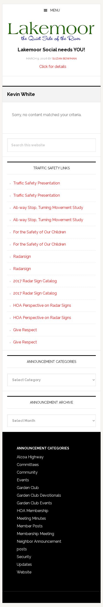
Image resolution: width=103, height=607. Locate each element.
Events (23, 480)
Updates (24, 564)
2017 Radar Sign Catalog (35, 281)
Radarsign (22, 256)
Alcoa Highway (30, 457)
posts (22, 549)
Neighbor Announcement (39, 541)
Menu (55, 10)
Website (24, 572)
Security (24, 556)
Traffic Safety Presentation (36, 183)
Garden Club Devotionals (39, 495)
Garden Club (28, 487)
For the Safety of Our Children (39, 232)
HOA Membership (32, 510)
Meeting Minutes (31, 518)
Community (27, 472)
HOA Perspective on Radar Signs (42, 305)
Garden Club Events (34, 503)
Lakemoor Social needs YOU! (51, 50)
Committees (28, 464)
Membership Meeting (35, 533)
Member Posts (30, 526)
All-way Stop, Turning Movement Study (48, 207)
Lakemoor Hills (51, 32)
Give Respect (25, 330)
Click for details (52, 66)
